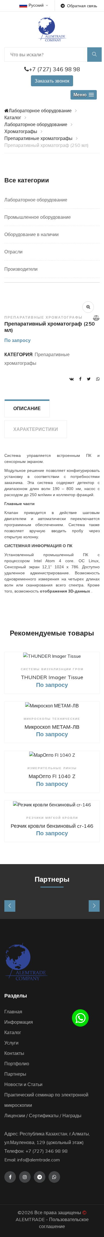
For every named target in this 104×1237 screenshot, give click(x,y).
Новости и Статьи (23, 1084)
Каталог (12, 117)
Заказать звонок (52, 81)
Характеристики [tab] (35, 429)
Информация (18, 1022)
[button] (83, 95)
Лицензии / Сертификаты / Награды (42, 1115)
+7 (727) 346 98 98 (54, 69)
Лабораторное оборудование (40, 110)
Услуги (11, 1043)
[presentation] (9, 906)
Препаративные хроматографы (38, 138)
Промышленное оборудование (37, 217)
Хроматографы (20, 131)
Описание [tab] (27, 408)
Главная (13, 1011)
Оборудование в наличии (31, 234)
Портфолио (16, 1063)
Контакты (14, 1053)
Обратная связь (82, 5)
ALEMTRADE (30, 1219)
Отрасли (13, 252)
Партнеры (15, 1074)
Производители (21, 269)
